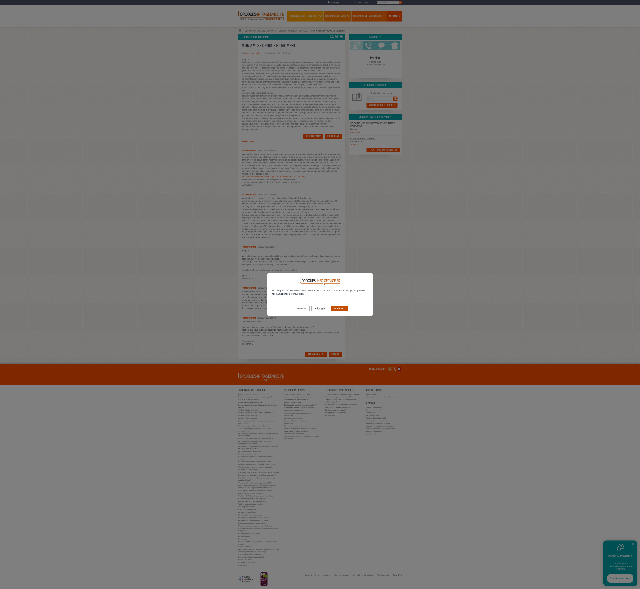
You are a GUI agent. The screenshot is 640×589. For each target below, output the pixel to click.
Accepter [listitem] (339, 308)
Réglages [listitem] (320, 308)
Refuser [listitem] (301, 308)
